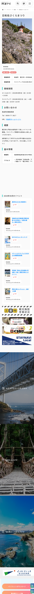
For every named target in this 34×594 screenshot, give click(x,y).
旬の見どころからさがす (17, 531)
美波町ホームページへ (13, 119)
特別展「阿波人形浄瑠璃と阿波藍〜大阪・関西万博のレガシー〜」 (17, 277)
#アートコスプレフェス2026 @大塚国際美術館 (17, 259)
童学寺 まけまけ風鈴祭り (17, 207)
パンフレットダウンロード (17, 586)
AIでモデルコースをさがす (17, 388)
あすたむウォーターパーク (17, 242)
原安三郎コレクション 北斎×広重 (17, 294)
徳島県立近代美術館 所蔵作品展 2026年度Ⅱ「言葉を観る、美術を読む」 (17, 224)
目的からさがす (17, 460)
